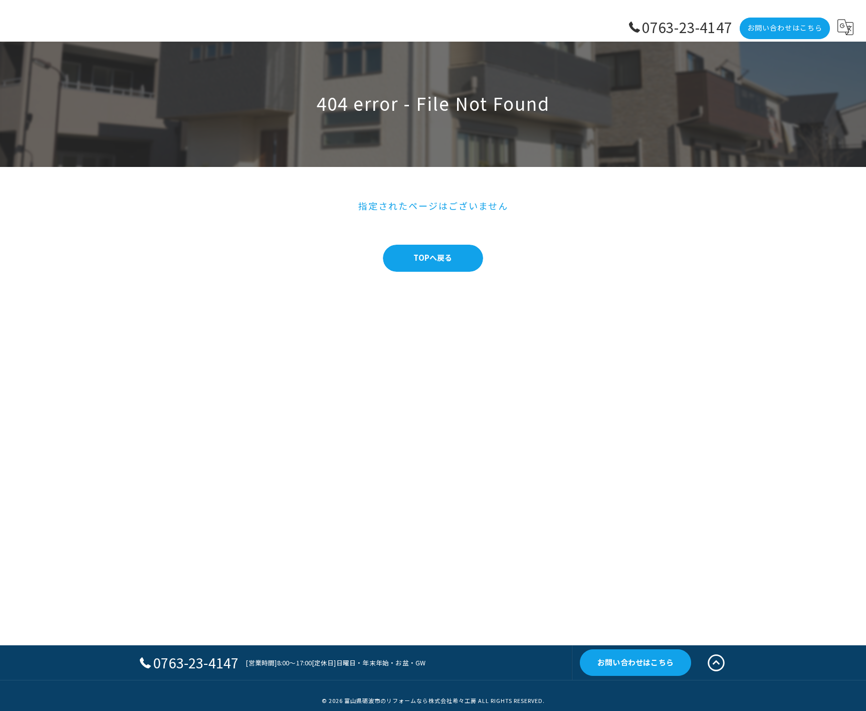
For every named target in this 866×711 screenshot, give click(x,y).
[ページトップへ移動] (716, 663)
